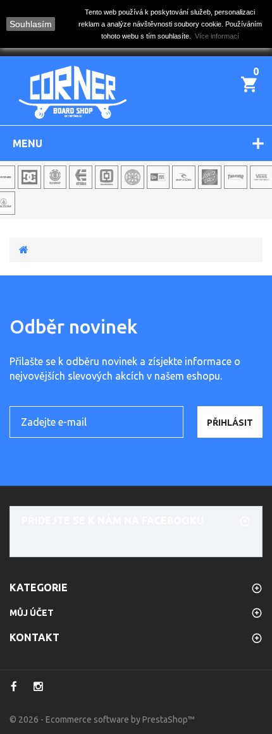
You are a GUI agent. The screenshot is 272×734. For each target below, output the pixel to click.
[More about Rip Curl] (184, 177)
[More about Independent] (132, 177)
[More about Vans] (261, 177)
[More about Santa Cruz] (210, 177)
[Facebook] (13, 686)
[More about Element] (55, 177)
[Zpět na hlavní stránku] (23, 249)
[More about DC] (29, 177)
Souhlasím (30, 24)
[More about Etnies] (81, 177)
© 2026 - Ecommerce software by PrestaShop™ (102, 719)
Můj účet (31, 613)
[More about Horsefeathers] (106, 177)
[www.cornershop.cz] (73, 92)
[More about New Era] (158, 177)
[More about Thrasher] (236, 177)
